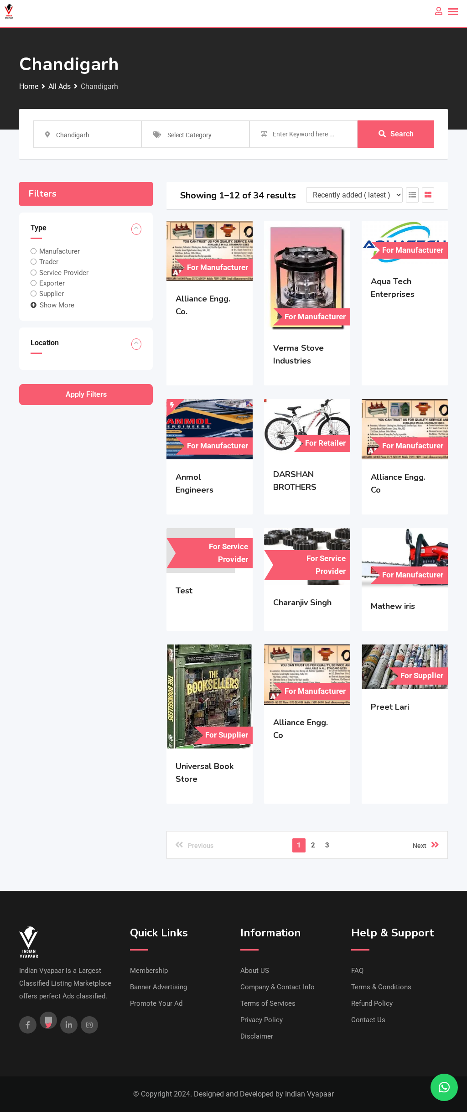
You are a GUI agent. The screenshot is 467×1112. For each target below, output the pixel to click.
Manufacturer (59, 251)
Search (402, 134)
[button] (444, 1087)
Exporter (52, 283)
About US (254, 971)
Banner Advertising (158, 987)
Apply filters (86, 394)
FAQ (357, 971)
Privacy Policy (261, 1020)
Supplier (51, 294)
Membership (149, 971)
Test (184, 590)
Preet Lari (390, 706)
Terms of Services (268, 1003)
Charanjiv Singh (302, 602)
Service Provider (63, 272)
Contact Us (368, 1020)
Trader (48, 262)
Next (419, 845)
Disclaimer (256, 1036)
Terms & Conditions (381, 987)
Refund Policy (372, 1003)
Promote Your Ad (156, 1003)
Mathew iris (393, 606)
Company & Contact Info (277, 987)
